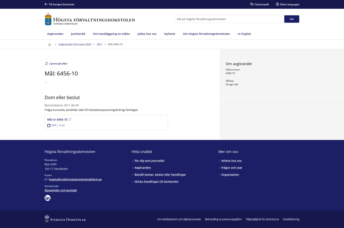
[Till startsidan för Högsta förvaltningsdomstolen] (90, 19)
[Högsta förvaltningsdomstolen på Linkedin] (48, 198)
